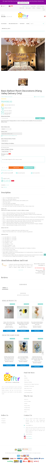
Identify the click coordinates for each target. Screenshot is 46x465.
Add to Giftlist (29, 167)
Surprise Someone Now (23, 2)
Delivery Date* (4, 131)
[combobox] (37, 23)
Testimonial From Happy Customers (31, 384)
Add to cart (16, 167)
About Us (26, 399)
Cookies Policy (27, 407)
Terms (25, 411)
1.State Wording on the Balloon (7, 143)
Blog (25, 376)
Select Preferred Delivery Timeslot (8, 138)
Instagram (3, 420)
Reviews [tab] (4, 287)
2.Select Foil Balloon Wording (7, 149)
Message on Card (5, 154)
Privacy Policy (27, 405)
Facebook (3, 418)
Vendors (25, 378)
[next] (43, 318)
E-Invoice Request (28, 390)
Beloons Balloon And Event (6, 96)
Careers (25, 403)
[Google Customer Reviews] (27, 450)
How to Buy (26, 380)
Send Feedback (29, 434)
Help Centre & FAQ (28, 388)
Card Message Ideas (28, 392)
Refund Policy (27, 409)
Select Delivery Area (5, 126)
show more (21, 269)
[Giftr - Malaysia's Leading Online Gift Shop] (23, 15)
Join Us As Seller (27, 401)
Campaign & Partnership (29, 386)
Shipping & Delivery (28, 382)
